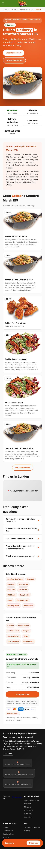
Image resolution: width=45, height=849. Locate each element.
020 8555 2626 (12, 131)
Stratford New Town (15, 579)
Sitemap (27, 831)
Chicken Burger (13, 636)
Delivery (13, 9)
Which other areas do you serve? (20, 556)
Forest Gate (23, 584)
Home (5, 9)
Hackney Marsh (13, 605)
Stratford (30, 579)
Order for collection (14, 60)
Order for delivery (13, 53)
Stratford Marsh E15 (26, 9)
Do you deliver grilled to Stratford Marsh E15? (20, 520)
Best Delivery (28, 641)
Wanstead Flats (22, 600)
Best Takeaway (13, 641)
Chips (26, 636)
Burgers (26, 631)
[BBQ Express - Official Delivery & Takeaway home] (23, 3)
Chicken (10, 625)
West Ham (23, 590)
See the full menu (22, 467)
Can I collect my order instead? (19, 538)
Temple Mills (24, 595)
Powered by (6, 797)
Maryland (10, 584)
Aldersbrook (28, 605)
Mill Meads (11, 595)
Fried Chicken (23, 625)
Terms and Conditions (32, 827)
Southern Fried (13, 631)
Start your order (22, 694)
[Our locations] (3, 3)
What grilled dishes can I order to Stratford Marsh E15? (20, 547)
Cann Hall (11, 590)
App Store (8, 754)
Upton (9, 600)
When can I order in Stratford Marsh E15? (21, 529)
